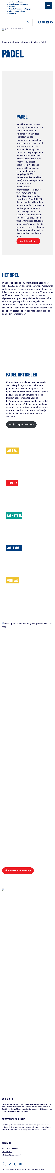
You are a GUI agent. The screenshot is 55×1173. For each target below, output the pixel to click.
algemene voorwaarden (17, 1135)
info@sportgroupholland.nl (11, 1155)
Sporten (34, 42)
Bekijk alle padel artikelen (21, 424)
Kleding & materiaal (19, 42)
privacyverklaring (15, 1133)
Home (5, 42)
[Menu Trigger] (48, 5)
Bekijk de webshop (28, 241)
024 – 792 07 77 (7, 1152)
